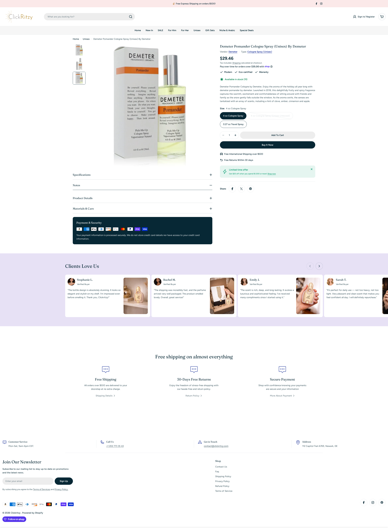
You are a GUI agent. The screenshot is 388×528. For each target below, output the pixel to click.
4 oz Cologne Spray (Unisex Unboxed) (270, 116)
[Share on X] (241, 188)
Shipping (236, 63)
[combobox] (89, 16)
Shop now (272, 174)
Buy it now (267, 145)
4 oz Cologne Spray (233, 115)
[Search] (130, 17)
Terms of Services (41, 489)
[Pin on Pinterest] (250, 188)
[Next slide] (319, 266)
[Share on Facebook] (232, 188)
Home (76, 39)
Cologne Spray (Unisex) (259, 51)
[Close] (311, 169)
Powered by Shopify (32, 512)
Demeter (233, 51)
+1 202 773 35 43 (115, 446)
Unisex (86, 39)
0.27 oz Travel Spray (233, 124)
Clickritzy (16, 512)
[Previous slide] (310, 266)
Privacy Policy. (61, 489)
